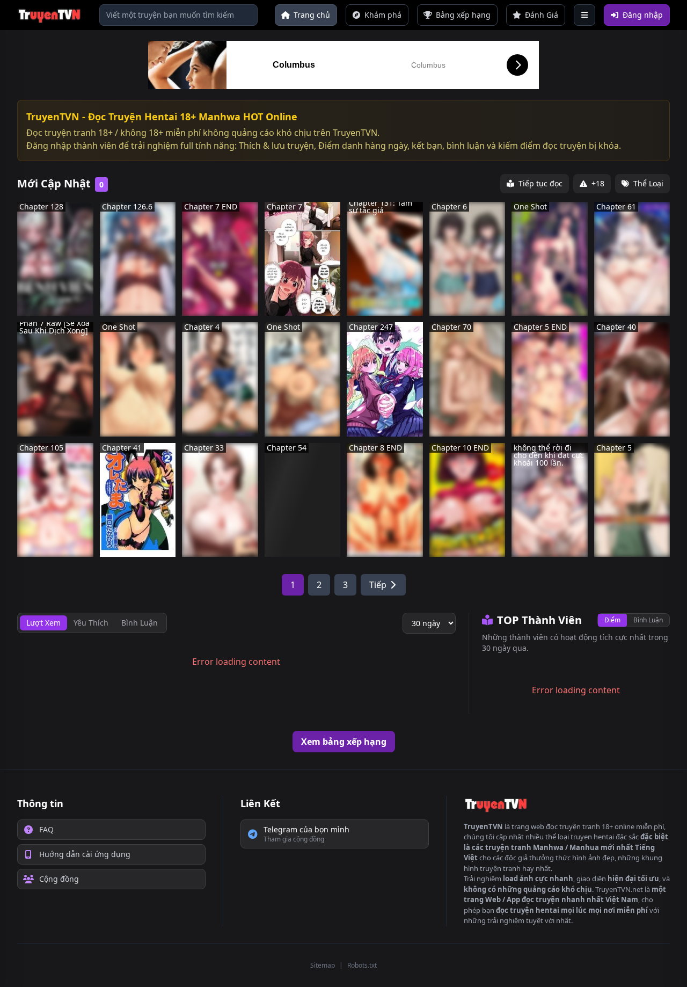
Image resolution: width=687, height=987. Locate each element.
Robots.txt (362, 965)
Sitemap (322, 965)
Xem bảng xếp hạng (343, 741)
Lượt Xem (43, 623)
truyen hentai (592, 836)
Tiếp (377, 585)
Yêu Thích (91, 623)
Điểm (612, 620)
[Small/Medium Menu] (584, 15)
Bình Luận (648, 620)
